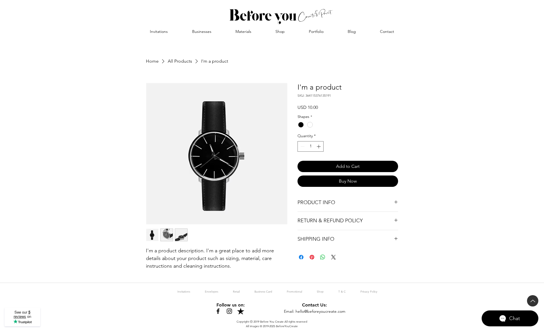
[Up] (532, 300)
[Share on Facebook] (301, 257)
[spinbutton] (310, 146)
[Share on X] (333, 257)
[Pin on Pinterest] (312, 257)
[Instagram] (229, 311)
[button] (201, 31)
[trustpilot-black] (240, 311)
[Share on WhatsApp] (322, 257)
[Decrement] (301, 146)
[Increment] (319, 146)
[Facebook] (218, 311)
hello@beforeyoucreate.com (320, 311)
